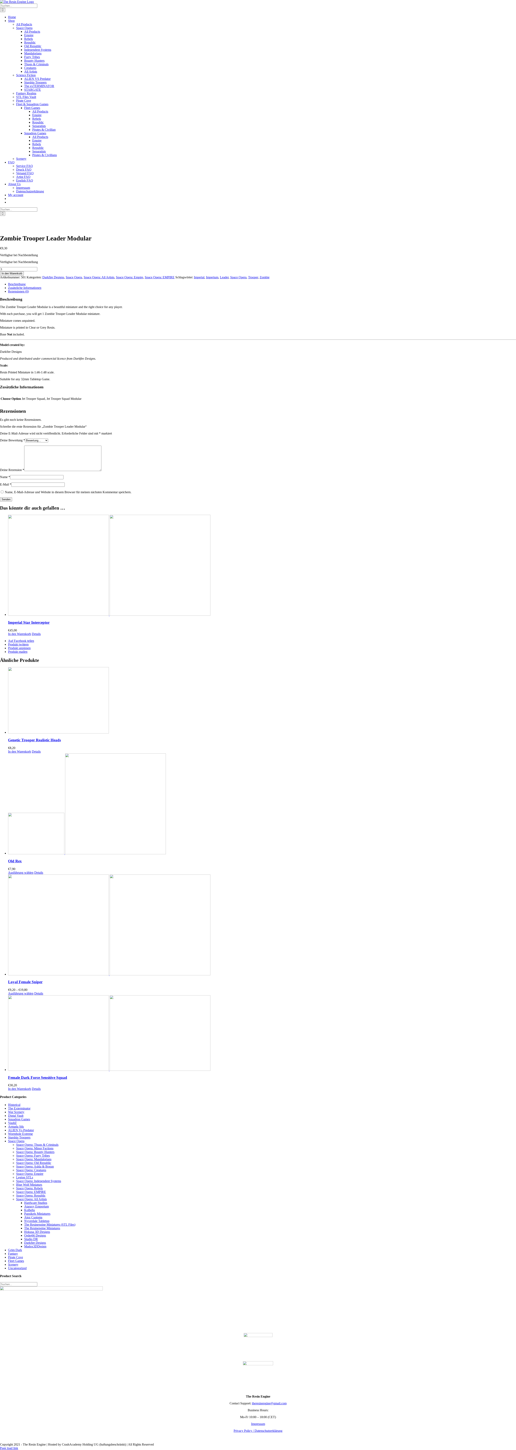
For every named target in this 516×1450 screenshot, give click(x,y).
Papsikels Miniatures (37, 1213)
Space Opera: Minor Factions (34, 1148)
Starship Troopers (19, 1137)
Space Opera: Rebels (29, 1188)
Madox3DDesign (35, 1246)
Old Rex (15, 861)
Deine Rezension (12, 470)
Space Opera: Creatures (31, 1170)
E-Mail (5, 484)
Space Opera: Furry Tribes (33, 1155)
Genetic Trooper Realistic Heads (34, 740)
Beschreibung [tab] (17, 284)
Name (5, 477)
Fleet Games (16, 1261)
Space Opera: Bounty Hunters (35, 1152)
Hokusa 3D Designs (37, 1232)
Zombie (264, 277)
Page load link (9, 1448)
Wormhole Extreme (20, 1134)
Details (36, 634)
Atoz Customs (33, 1217)
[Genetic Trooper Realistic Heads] (262, 700)
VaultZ (12, 1123)
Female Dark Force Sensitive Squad (37, 1077)
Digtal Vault (15, 1115)
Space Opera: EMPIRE (160, 277)
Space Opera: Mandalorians (33, 1159)
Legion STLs (24, 1177)
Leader (224, 277)
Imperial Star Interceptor (29, 622)
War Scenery (16, 1112)
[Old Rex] (262, 804)
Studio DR (31, 1239)
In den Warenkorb (12, 273)
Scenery (13, 1264)
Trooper (253, 277)
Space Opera (74, 277)
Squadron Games (19, 1119)
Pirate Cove (15, 1257)
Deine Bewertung (12, 440)
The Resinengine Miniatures (42, 1228)
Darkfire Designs (53, 277)
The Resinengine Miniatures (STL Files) (49, 1224)
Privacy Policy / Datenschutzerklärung (258, 1430)
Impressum (258, 1424)
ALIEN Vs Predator (21, 1130)
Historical (14, 1104)
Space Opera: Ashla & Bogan (35, 1166)
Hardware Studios (35, 1203)
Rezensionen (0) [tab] (18, 291)
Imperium (212, 277)
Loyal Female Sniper (25, 982)
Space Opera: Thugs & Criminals (37, 1144)
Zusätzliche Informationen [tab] (24, 287)
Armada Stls (16, 1126)
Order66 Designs (35, 1235)
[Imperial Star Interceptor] (262, 565)
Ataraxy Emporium (36, 1206)
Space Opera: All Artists (99, 277)
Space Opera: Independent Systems (38, 1181)
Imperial (199, 277)
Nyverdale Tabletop (36, 1221)
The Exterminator (19, 1108)
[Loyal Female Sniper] (262, 925)
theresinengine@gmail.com (269, 1403)
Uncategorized (17, 1268)
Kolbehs (29, 1210)
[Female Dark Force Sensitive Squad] (262, 1033)
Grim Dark (15, 1250)
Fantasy (13, 1253)
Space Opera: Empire (129, 277)
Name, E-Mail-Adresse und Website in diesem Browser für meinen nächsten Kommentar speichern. (68, 492)
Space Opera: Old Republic (33, 1163)
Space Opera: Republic (31, 1195)
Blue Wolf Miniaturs (29, 1184)
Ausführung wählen (20, 872)
